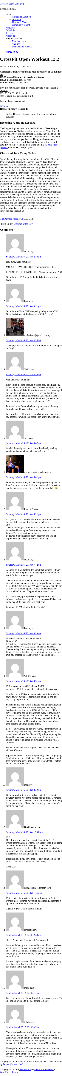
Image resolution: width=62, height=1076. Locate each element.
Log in (15, 1072)
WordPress (5, 1072)
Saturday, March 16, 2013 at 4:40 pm (23, 374)
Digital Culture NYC (13, 1064)
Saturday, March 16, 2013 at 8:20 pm (23, 633)
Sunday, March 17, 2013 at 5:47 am (23, 1027)
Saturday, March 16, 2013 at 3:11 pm (23, 306)
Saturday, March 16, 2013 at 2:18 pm (23, 256)
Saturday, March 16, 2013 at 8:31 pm (23, 681)
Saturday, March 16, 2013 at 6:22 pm (23, 514)
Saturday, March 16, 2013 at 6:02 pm (23, 477)
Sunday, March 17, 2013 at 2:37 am (23, 993)
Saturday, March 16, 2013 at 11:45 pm (24, 893)
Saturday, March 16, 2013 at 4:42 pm (23, 443)
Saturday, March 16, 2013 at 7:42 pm (23, 564)
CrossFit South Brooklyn (12, 3)
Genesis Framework (44, 1069)
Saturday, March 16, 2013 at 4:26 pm (23, 340)
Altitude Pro (25, 1069)
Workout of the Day (23, 224)
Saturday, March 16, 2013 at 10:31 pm (24, 832)
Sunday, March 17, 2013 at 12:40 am (23, 935)
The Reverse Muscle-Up (11, 218)
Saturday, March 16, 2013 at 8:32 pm (23, 790)
